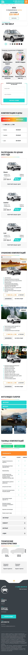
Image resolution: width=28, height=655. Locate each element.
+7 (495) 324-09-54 (18, 1)
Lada (11, 4)
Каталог (7, 4)
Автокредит (3, 611)
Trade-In (2, 603)
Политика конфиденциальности (8, 626)
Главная (2, 4)
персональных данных (20, 641)
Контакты (3, 624)
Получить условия (14, 100)
